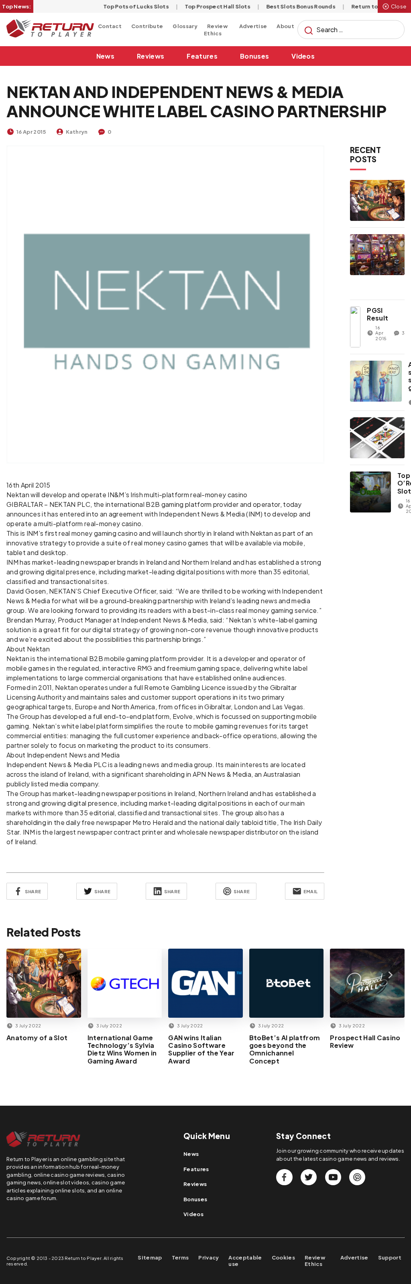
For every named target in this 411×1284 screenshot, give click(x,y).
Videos (303, 56)
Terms (180, 1258)
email (310, 891)
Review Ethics (216, 30)
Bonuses (254, 56)
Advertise (253, 26)
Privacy (208, 1258)
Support (389, 1258)
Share (33, 891)
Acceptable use (245, 1261)
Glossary (185, 26)
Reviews (150, 56)
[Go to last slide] (21, 975)
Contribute (147, 26)
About (285, 26)
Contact (110, 26)
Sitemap (150, 1258)
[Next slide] (390, 975)
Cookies (283, 1258)
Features (202, 56)
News (105, 56)
